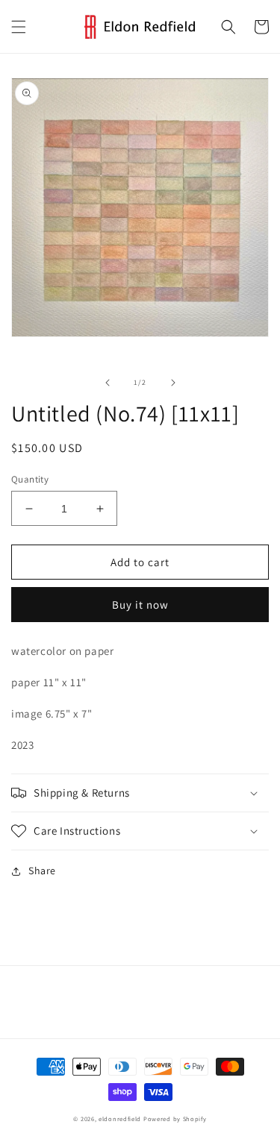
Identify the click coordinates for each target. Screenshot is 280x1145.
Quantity (30, 479)
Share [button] (42, 870)
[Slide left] (107, 382)
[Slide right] (173, 382)
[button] (18, 26)
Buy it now (140, 604)
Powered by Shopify (175, 1118)
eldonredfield (120, 1118)
